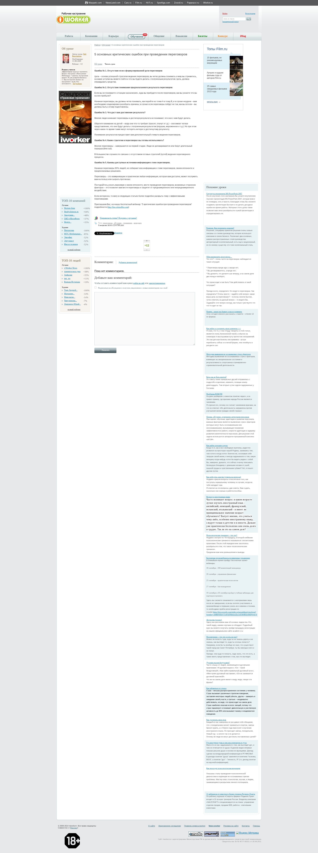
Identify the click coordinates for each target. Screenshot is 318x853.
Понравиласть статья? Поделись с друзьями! (118, 218)
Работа (69, 36)
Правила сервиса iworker (194, 826)
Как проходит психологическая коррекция (223, 768)
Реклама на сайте (230, 826)
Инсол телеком (71, 244)
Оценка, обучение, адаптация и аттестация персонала (227, 417)
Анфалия (68, 275)
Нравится (118, 233)
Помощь (256, 826)
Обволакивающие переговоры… (219, 257)
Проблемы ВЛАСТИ (214, 394)
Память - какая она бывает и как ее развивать (224, 312)
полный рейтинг (74, 250)
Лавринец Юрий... (72, 304)
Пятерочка (69, 230)
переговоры (107, 223)
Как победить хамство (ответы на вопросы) (223, 477)
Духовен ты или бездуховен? (218, 663)
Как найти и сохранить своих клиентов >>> (223, 328)
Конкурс (223, 36)
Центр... (67, 222)
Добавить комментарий (128, 262)
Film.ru (138, 2)
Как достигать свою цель (216, 720)
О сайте (151, 826)
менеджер (138, 223)
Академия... (69, 215)
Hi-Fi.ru (149, 2)
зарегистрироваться (157, 283)
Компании (91, 36)
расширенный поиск (230, 22)
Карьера (113, 36)
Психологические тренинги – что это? (221, 535)
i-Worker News (70, 268)
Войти (224, 13)
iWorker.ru (208, 2)
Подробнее (77, 84)
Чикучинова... (70, 300)
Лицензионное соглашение (169, 826)
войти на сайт (138, 283)
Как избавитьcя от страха (216, 688)
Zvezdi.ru (178, 2)
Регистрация (250, 13)
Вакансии (181, 36)
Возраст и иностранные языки (218, 497)
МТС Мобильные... (73, 234)
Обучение (106, 45)
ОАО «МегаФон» (72, 218)
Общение (159, 36)
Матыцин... (69, 293)
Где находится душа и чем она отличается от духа (226, 743)
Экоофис (68, 237)
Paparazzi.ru (193, 2)
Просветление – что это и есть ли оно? (221, 637)
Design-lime (69, 208)
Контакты (246, 826)
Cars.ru (127, 2)
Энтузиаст (69, 240)
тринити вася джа (72, 271)
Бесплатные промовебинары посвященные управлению (228, 558)
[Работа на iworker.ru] (73, 18)
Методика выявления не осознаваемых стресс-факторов (228, 354)
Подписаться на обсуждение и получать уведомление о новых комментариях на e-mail (132, 288)
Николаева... (69, 297)
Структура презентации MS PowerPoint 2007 (224, 194)
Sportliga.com (163, 2)
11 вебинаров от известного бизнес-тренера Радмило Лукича (230, 794)
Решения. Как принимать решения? (220, 228)
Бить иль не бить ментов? (216, 377)
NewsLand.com (113, 2)
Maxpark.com (95, 2)
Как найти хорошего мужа (217, 445)
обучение (118, 223)
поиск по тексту (228, 19)
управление (127, 223)
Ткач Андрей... (71, 290)
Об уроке (98, 64)
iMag (243, 36)
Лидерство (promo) (214, 620)
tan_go (67, 278)
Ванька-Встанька (72, 282)
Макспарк (73, 828)
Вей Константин (79, 55)
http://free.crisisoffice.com (118, 207)
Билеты (202, 36)
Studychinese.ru (71, 211)
